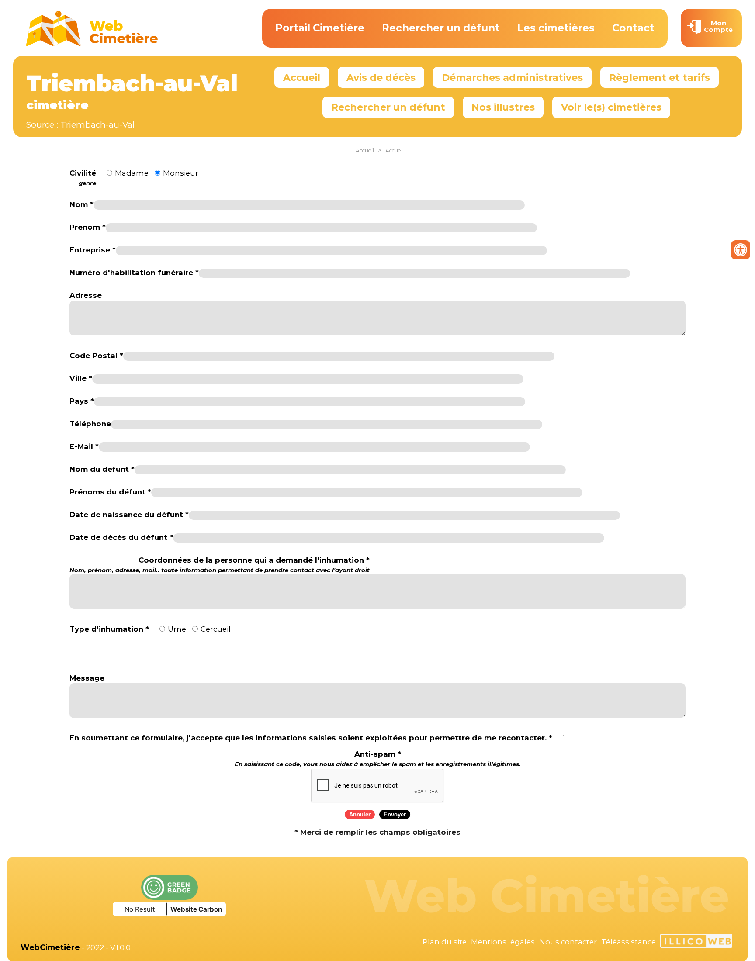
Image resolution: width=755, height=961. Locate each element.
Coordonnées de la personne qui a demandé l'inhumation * (219, 565)
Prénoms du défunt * (110, 491)
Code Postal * (96, 355)
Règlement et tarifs (659, 77)
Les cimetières (556, 28)
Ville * (80, 378)
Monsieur (180, 173)
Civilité (82, 178)
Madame (132, 173)
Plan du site (445, 941)
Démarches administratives (512, 77)
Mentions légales (503, 941)
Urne (177, 629)
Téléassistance (628, 941)
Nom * (81, 204)
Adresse (85, 295)
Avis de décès (381, 77)
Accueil (301, 77)
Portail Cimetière (319, 28)
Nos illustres (503, 107)
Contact (633, 28)
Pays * (81, 401)
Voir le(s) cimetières (611, 107)
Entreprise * (92, 249)
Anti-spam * (378, 758)
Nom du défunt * (102, 469)
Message (86, 678)
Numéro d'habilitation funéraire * (134, 272)
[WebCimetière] (92, 44)
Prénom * (87, 227)
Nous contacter (568, 941)
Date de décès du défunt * (121, 537)
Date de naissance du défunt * (129, 514)
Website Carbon (196, 909)
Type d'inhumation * (109, 629)
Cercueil (216, 629)
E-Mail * (84, 446)
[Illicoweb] (696, 942)
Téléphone (90, 423)
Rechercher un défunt (441, 28)
